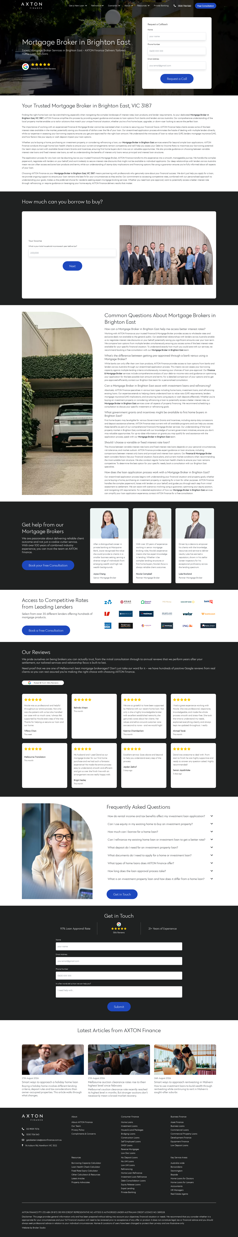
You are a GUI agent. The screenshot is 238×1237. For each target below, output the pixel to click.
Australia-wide (177, 1163)
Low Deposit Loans (179, 1145)
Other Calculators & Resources (85, 1174)
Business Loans (177, 1126)
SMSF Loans (126, 1145)
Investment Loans (129, 1126)
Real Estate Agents (179, 1193)
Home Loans (127, 1122)
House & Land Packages (132, 1129)
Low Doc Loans (128, 1153)
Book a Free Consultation (46, 630)
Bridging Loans (128, 1133)
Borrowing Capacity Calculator (86, 1163)
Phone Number (154, 44)
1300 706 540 (184, 5)
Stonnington (176, 1170)
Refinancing (126, 1169)
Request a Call (177, 79)
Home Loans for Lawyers (182, 1182)
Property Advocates (80, 1182)
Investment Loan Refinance (134, 1176)
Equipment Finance (180, 1141)
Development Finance (181, 1137)
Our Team (76, 1126)
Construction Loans (130, 1137)
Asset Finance (177, 1122)
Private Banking (161, 5)
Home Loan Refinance (131, 1172)
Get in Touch (122, 894)
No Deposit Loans (129, 1157)
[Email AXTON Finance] (24, 1140)
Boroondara (176, 1166)
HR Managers (177, 1190)
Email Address (153, 59)
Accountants (176, 1186)
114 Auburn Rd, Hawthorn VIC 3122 (41, 1145)
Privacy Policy (77, 1129)
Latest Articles (78, 1178)
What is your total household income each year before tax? (53, 246)
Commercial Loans (180, 1129)
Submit (119, 1007)
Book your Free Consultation (48, 565)
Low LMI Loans (128, 1165)
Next (72, 266)
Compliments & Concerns (83, 1133)
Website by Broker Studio (34, 1227)
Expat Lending (127, 1188)
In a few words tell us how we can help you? (73, 983)
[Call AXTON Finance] (24, 1129)
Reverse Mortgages (130, 1149)
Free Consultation (205, 5)
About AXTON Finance (82, 1122)
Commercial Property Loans (184, 1133)
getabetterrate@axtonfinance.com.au (44, 1140)
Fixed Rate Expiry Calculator (84, 1170)
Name (150, 29)
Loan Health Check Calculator (85, 1166)
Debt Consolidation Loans (133, 1180)
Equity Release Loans (130, 1184)
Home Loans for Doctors (182, 1178)
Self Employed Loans (131, 1141)
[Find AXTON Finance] (23, 1145)
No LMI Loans (127, 1161)
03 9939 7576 (32, 1128)
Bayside (174, 1174)
